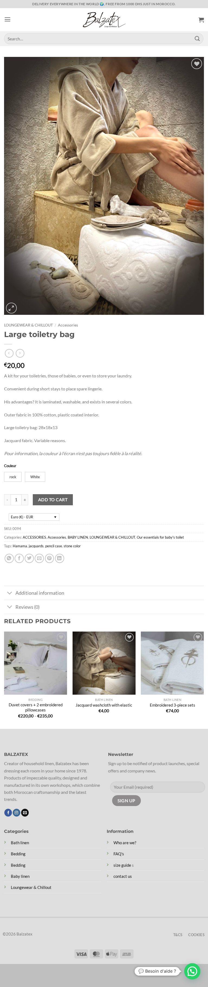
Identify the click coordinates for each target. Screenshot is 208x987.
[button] (7, 19)
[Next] (204, 679)
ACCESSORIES (34, 537)
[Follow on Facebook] (8, 813)
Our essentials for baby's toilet (160, 537)
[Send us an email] (25, 813)
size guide (122, 865)
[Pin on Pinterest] (49, 558)
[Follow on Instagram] (16, 813)
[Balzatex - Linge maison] (104, 19)
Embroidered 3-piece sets (172, 705)
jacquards (36, 546)
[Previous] (4, 679)
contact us (122, 876)
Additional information (39, 593)
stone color (72, 546)
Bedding (18, 853)
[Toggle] (9, 593)
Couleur (10, 466)
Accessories (68, 325)
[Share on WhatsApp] (9, 558)
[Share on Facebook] (19, 558)
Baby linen (20, 876)
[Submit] (197, 38)
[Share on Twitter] (29, 558)
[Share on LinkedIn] (59, 558)
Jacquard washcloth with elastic (104, 705)
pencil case (53, 546)
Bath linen (20, 842)
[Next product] (9, 353)
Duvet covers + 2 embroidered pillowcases (36, 707)
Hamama (20, 546)
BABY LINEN (78, 537)
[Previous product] (20, 353)
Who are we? (124, 842)
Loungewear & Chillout (31, 887)
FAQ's (118, 853)
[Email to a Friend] (39, 558)
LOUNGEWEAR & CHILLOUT (28, 325)
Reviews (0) (27, 607)
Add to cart (52, 499)
